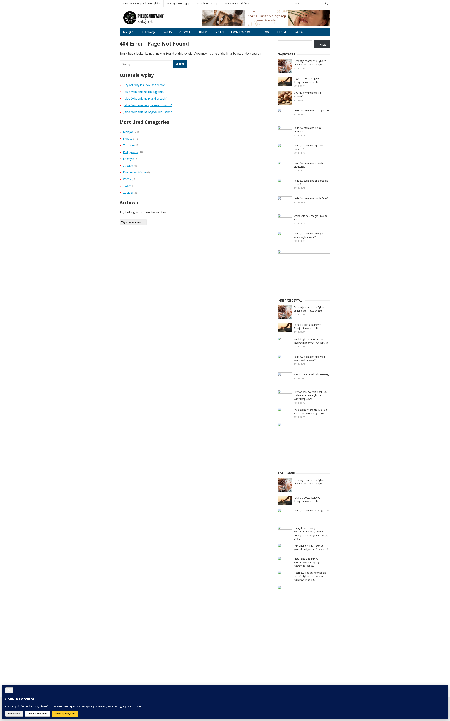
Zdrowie (185, 32)
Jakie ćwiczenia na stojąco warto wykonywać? (309, 235)
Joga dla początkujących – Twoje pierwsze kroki (308, 80)
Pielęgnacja (148, 32)
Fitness (202, 32)
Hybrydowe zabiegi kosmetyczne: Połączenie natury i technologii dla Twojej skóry (311, 533)
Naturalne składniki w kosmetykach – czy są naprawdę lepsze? (306, 562)
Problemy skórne (243, 32)
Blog (265, 32)
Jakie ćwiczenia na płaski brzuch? (145, 98)
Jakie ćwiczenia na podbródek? (311, 198)
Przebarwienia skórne (236, 3)
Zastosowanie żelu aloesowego (312, 374)
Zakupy (167, 32)
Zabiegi (219, 32)
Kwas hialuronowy (207, 3)
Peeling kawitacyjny (178, 3)
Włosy (299, 32)
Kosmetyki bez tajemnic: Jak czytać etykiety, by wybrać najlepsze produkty (310, 576)
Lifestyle (282, 32)
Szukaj (322, 45)
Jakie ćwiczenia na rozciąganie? (144, 92)
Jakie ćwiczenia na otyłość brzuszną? (148, 112)
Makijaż (128, 32)
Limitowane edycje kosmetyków (141, 3)
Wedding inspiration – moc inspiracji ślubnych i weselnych (311, 340)
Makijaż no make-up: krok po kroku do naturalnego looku (310, 411)
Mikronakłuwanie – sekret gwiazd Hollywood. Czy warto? (311, 547)
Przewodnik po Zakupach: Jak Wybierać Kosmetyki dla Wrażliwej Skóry (310, 395)
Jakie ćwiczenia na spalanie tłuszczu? (148, 105)
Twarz (127, 186)
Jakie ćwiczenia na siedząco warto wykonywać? (309, 358)
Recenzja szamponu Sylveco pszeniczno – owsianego (310, 62)
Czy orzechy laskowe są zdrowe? (145, 85)
